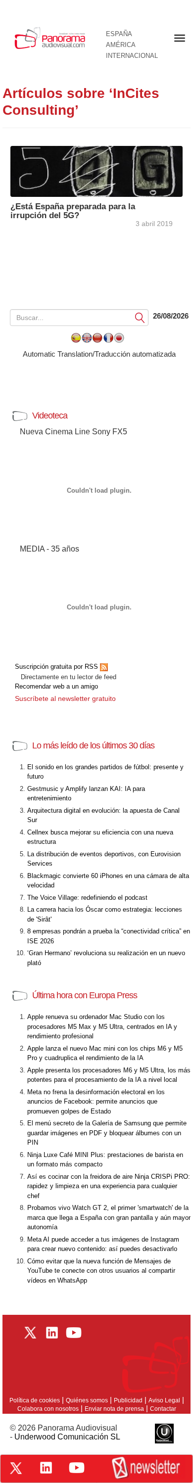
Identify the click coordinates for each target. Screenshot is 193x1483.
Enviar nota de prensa (114, 1408)
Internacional (132, 55)
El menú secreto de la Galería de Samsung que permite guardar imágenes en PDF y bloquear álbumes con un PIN (107, 1132)
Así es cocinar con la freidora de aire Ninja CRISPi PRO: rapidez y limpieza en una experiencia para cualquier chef (108, 1186)
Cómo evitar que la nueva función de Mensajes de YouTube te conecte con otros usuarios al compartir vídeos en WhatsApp (101, 1270)
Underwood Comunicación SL (67, 1437)
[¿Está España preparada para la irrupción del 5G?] (96, 171)
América (121, 45)
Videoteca (49, 415)
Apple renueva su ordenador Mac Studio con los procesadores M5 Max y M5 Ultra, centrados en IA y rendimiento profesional (102, 1026)
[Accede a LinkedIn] (46, 1468)
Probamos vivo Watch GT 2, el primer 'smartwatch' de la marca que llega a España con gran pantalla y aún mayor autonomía (109, 1217)
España (119, 34)
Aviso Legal (164, 1400)
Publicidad (128, 1400)
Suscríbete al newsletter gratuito (65, 698)
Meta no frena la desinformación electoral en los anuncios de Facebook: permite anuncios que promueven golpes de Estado (96, 1101)
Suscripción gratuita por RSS (57, 666)
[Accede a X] (16, 1468)
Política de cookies (34, 1400)
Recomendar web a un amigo (56, 686)
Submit (140, 317)
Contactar (163, 1408)
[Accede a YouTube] (77, 1468)
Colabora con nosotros (48, 1408)
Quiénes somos (87, 1400)
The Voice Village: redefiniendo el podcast (87, 897)
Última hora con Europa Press (84, 995)
